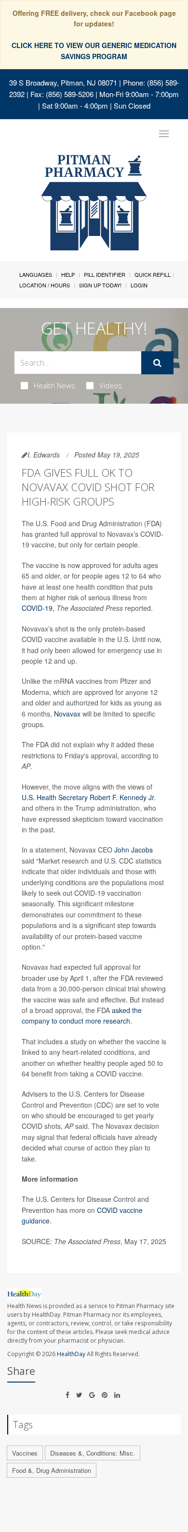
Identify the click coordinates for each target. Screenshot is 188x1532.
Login (139, 285)
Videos (110, 385)
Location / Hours (44, 285)
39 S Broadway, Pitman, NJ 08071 (63, 82)
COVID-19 (37, 608)
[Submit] (157, 362)
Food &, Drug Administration (51, 1470)
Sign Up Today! (100, 285)
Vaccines (25, 1453)
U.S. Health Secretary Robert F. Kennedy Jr (88, 797)
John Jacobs (133, 849)
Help (68, 274)
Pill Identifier (104, 274)
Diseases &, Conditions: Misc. (92, 1453)
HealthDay (71, 1354)
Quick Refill (152, 274)
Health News (54, 385)
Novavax (67, 713)
